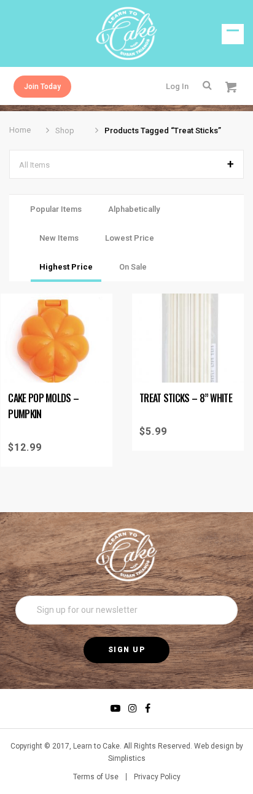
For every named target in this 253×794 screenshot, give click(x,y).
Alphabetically (134, 209)
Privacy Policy (157, 777)
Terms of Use (96, 777)
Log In (177, 86)
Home (20, 129)
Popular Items (56, 209)
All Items (34, 164)
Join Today (42, 86)
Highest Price (66, 266)
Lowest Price (129, 238)
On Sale (133, 266)
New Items (59, 238)
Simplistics (127, 758)
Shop (64, 130)
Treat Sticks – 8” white (185, 398)
